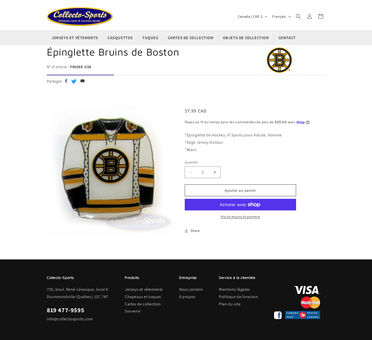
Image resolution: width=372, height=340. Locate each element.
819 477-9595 (65, 310)
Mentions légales (234, 289)
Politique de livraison (238, 296)
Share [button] (195, 230)
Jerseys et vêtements (144, 289)
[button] (298, 16)
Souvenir (133, 311)
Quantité (191, 162)
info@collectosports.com (70, 319)
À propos (187, 296)
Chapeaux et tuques (143, 296)
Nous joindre (191, 289)
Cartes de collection (143, 304)
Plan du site (229, 304)
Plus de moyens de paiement (240, 216)
